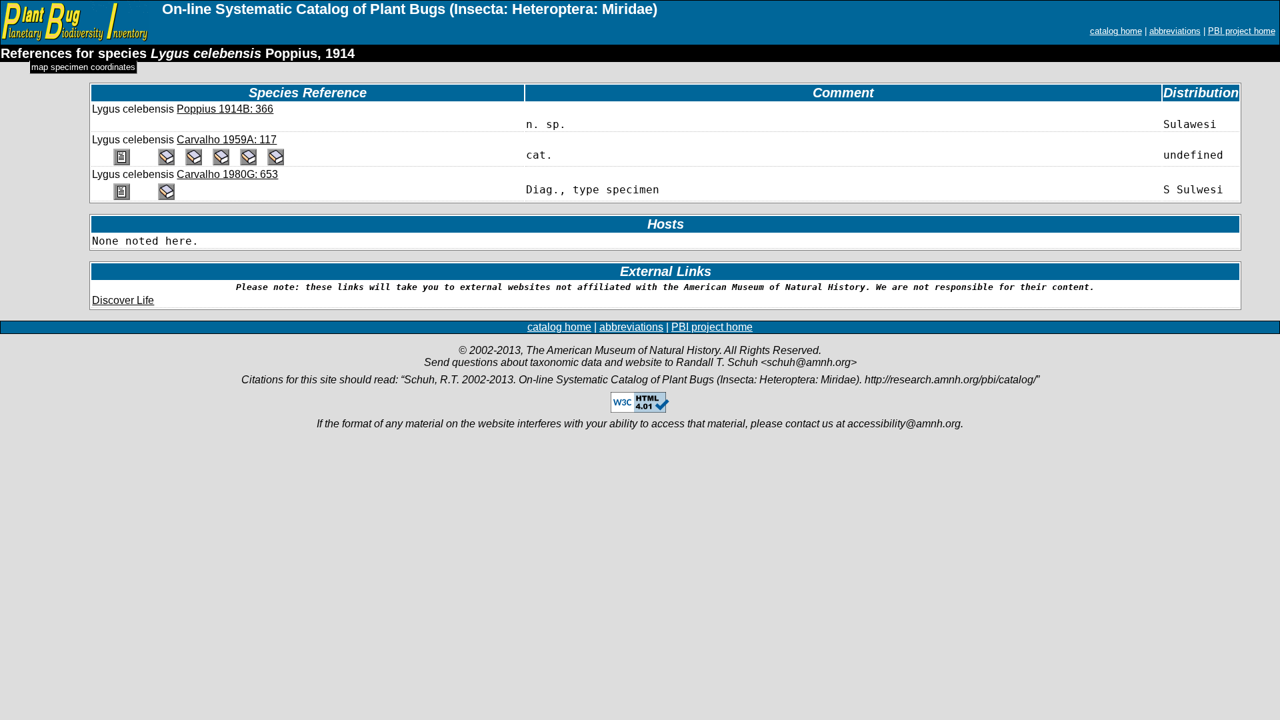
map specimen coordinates (83, 67)
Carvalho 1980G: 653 (227, 174)
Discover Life (123, 300)
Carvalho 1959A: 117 (227, 139)
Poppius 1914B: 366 (225, 109)
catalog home (1116, 31)
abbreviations (1175, 31)
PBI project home (1241, 31)
